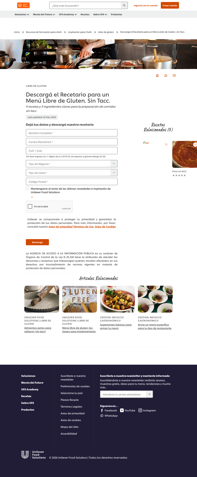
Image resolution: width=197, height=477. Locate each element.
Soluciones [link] (20, 14)
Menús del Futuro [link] (42, 14)
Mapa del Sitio (69, 426)
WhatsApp (111, 415)
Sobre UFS (27, 402)
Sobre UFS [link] (98, 14)
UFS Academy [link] (66, 14)
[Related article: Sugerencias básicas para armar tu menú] (117, 299)
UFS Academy (29, 389)
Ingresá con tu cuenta (146, 5)
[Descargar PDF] (157, 75)
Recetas (26, 396)
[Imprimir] (165, 75)
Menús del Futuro (32, 382)
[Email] (174, 75)
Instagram (149, 410)
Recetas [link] (85, 14)
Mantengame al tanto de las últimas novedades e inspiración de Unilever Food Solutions (71, 190)
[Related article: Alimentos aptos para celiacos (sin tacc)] (41, 299)
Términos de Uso (83, 226)
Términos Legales (71, 406)
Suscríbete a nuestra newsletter (73, 377)
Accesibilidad (69, 433)
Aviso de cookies (71, 420)
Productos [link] (116, 14)
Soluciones (28, 375)
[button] (72, 207)
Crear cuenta (170, 5)
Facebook (111, 410)
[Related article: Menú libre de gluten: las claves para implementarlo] (79, 299)
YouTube (130, 410)
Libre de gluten (36, 85)
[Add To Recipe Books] (166, 144)
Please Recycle (70, 399)
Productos (27, 409)
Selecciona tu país (72, 393)
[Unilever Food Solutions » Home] (23, 5)
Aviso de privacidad (61, 226)
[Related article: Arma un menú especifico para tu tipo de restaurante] (155, 299)
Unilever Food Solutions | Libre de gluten (37, 320)
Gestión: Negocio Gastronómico (112, 319)
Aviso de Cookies (105, 226)
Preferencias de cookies (75, 386)
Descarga (37, 242)
